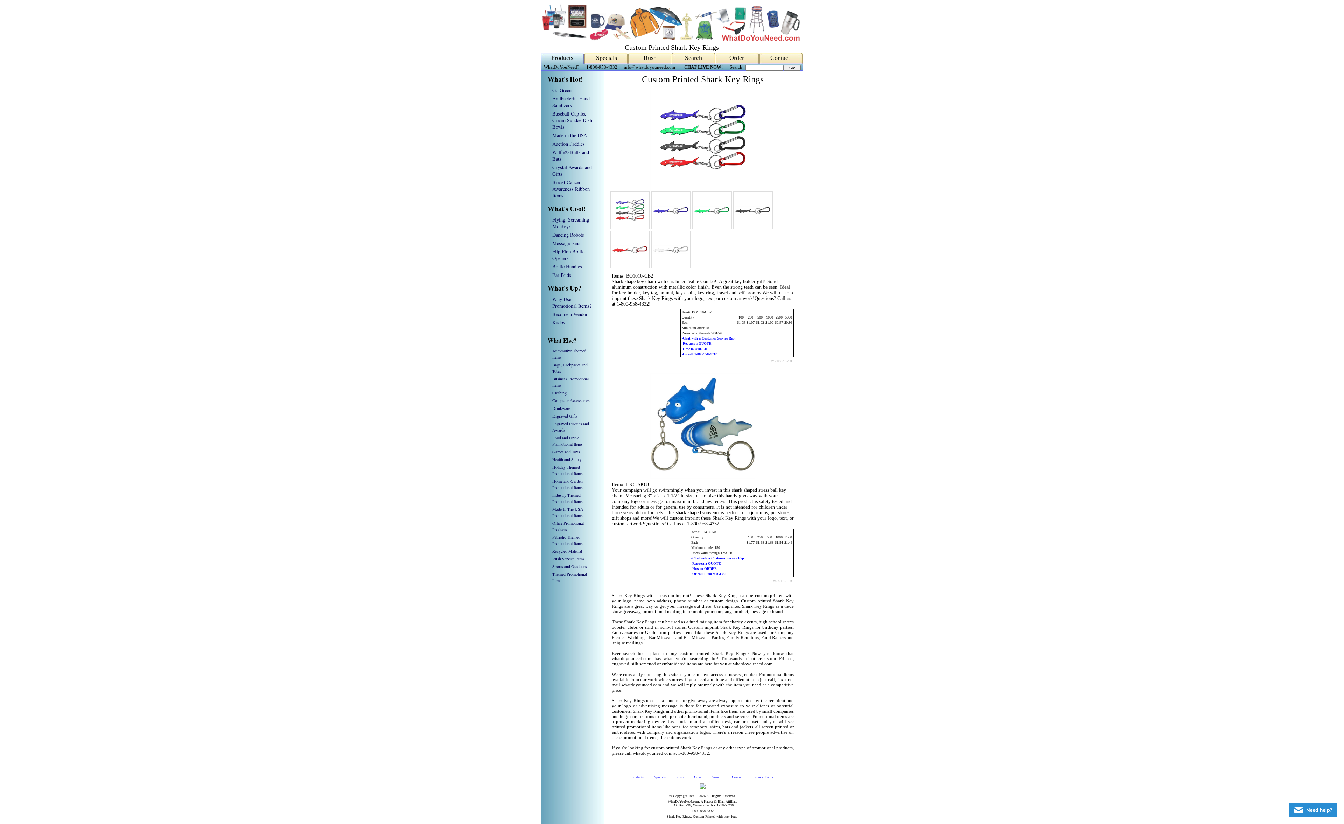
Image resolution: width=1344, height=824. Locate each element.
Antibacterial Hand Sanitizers (571, 102)
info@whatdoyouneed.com (649, 67)
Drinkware (561, 408)
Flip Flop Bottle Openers (568, 254)
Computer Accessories (571, 400)
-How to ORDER (694, 349)
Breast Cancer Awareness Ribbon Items (571, 189)
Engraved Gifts (565, 416)
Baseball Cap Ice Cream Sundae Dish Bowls (572, 120)
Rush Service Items (568, 558)
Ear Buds (561, 275)
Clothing (559, 393)
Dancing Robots (568, 234)
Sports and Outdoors (569, 566)
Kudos (558, 322)
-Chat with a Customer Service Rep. (709, 338)
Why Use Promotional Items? (572, 302)
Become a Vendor (570, 314)
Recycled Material (567, 551)
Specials (606, 57)
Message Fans (566, 243)
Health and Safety (567, 459)
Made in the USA (569, 135)
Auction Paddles (568, 143)
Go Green (562, 90)
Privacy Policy (763, 777)
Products (562, 57)
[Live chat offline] (1313, 810)
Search (693, 57)
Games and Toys (566, 451)
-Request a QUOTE (697, 343)
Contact (780, 57)
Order (736, 57)
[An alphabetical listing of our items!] (670, 39)
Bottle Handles (567, 266)
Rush (650, 57)
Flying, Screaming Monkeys (570, 223)
